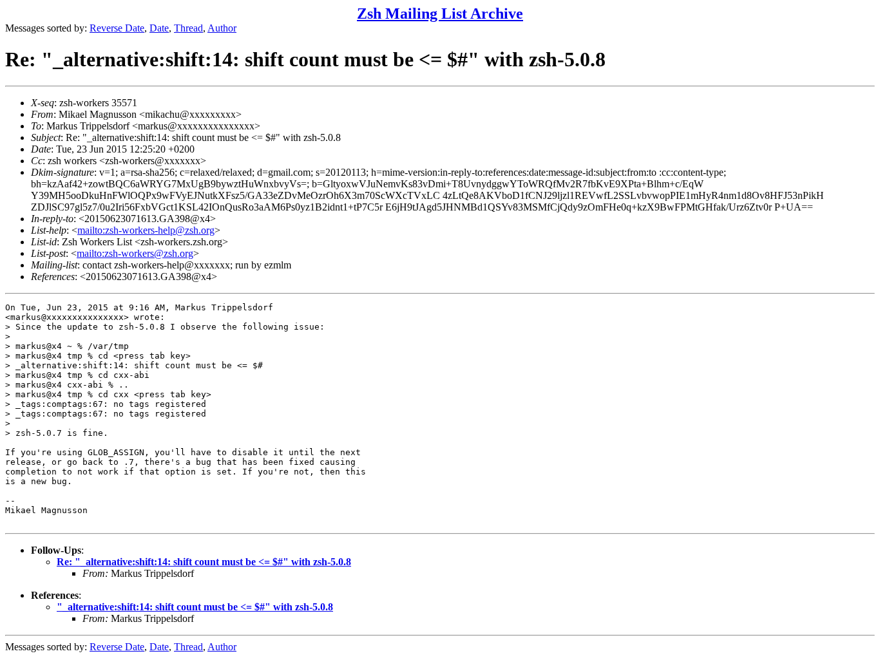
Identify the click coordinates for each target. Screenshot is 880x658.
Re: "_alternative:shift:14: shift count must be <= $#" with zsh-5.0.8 (204, 561)
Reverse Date (117, 28)
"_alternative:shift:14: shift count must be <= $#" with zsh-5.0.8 (195, 606)
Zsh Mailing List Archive (440, 13)
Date (159, 28)
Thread (188, 28)
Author (221, 28)
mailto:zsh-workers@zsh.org (135, 253)
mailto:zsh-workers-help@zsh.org (146, 230)
